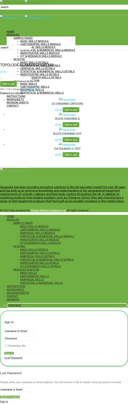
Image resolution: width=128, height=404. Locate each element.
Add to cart (8, 84)
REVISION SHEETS (18, 102)
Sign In (4, 401)
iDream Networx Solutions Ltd (48, 210)
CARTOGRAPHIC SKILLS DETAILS (40, 253)
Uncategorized (31, 89)
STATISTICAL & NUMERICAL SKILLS (42, 92)
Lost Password (13, 357)
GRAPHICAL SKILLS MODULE (38, 47)
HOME (10, 31)
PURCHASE (14, 114)
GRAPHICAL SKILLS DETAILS (37, 68)
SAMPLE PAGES (23, 38)
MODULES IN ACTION (26, 269)
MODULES (13, 34)
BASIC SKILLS (28, 83)
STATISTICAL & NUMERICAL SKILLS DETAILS (47, 71)
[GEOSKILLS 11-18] (24, 2)
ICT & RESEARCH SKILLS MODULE (40, 243)
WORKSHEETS (15, 99)
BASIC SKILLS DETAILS (34, 249)
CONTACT (13, 105)
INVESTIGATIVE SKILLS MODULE (40, 53)
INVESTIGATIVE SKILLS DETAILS (39, 74)
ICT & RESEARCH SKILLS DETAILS (40, 77)
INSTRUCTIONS (16, 96)
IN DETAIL (19, 246)
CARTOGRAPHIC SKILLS (34, 276)
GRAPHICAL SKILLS (32, 279)
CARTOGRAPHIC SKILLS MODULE (40, 44)
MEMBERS (13, 109)
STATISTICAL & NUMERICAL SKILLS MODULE (47, 50)
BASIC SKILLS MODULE (34, 41)
